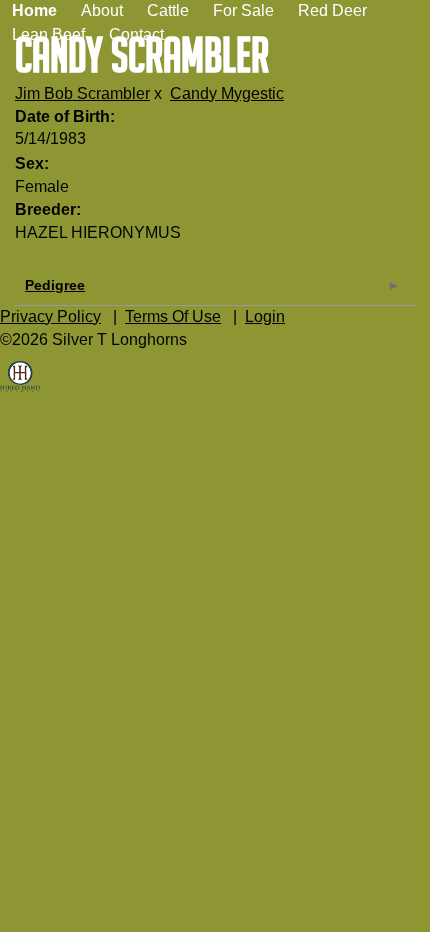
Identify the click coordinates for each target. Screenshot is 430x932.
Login (265, 316)
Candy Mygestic (227, 93)
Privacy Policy (50, 316)
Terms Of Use (173, 316)
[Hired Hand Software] (20, 391)
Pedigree (55, 285)
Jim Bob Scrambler (82, 93)
